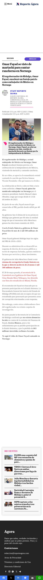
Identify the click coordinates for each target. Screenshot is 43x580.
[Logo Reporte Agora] (27, 5)
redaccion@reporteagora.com (16, 553)
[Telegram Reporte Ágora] (20, 571)
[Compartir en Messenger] (25, 578)
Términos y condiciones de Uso (17, 562)
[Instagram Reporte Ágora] (9, 571)
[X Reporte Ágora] (16, 571)
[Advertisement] (21, 30)
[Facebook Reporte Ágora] (5, 571)
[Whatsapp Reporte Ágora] (12, 571)
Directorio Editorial (12, 566)
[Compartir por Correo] (32, 578)
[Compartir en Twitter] (11, 578)
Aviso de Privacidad (12, 558)
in (18, 578)
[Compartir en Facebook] (3, 578)
